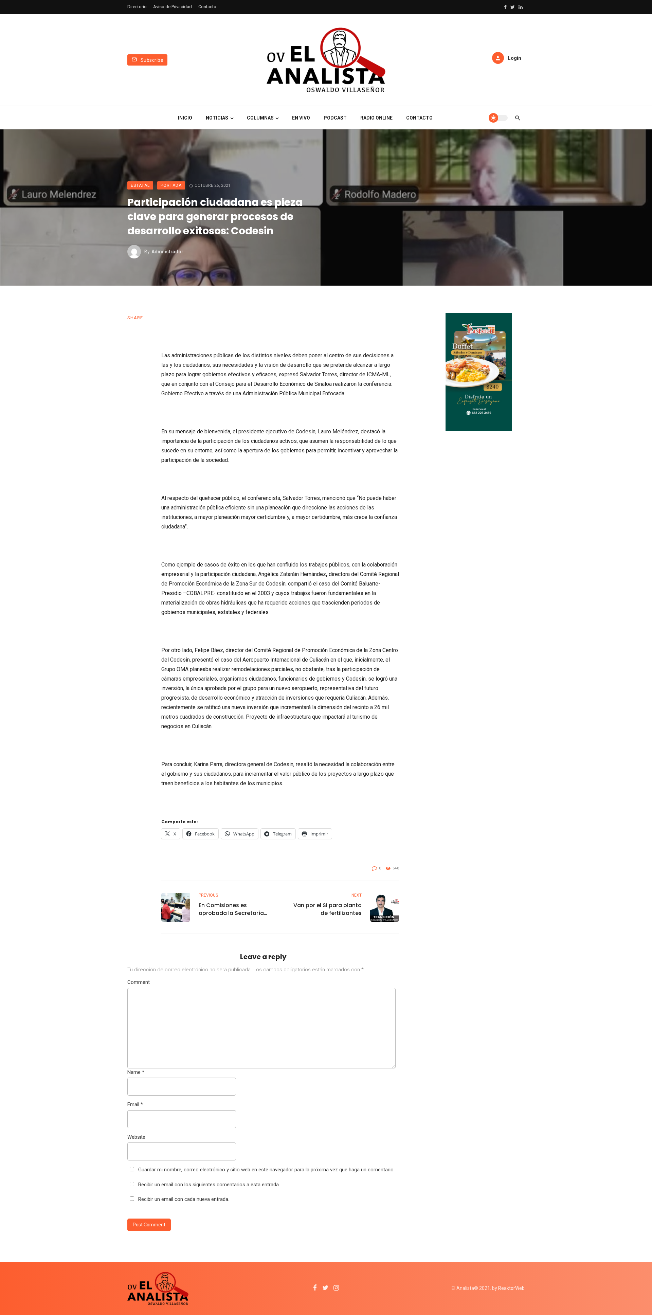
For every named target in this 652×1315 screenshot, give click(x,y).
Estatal (140, 185)
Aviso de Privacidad (172, 6)
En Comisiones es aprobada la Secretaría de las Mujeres (231, 909)
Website (136, 1137)
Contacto (207, 6)
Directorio (137, 6)
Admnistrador (167, 251)
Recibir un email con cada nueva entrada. (183, 1199)
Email (135, 1104)
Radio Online (376, 118)
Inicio (185, 118)
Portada (171, 185)
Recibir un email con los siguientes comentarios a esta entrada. (209, 1185)
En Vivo (301, 118)
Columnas (260, 118)
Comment (138, 982)
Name (135, 1072)
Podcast (335, 118)
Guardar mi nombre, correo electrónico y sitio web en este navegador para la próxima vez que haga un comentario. (266, 1170)
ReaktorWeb (511, 1288)
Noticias (217, 118)
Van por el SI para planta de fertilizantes (327, 909)
